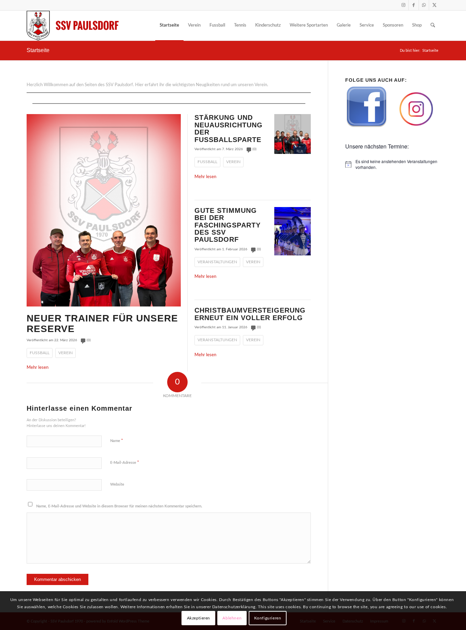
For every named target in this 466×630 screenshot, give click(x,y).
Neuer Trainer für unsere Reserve (102, 323)
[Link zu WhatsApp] (424, 5)
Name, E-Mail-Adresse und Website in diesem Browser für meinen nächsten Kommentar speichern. (119, 506)
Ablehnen (232, 618)
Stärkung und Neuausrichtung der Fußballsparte (228, 128)
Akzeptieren (198, 618)
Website (117, 484)
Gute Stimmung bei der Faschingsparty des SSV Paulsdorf (227, 225)
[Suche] (432, 26)
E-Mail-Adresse (124, 462)
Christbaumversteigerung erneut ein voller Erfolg (250, 313)
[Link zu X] (434, 5)
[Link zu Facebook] (414, 5)
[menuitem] (169, 26)
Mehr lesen (37, 367)
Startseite (38, 50)
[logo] (73, 26)
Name (116, 441)
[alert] (392, 164)
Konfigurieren (267, 618)
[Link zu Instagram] (403, 5)
